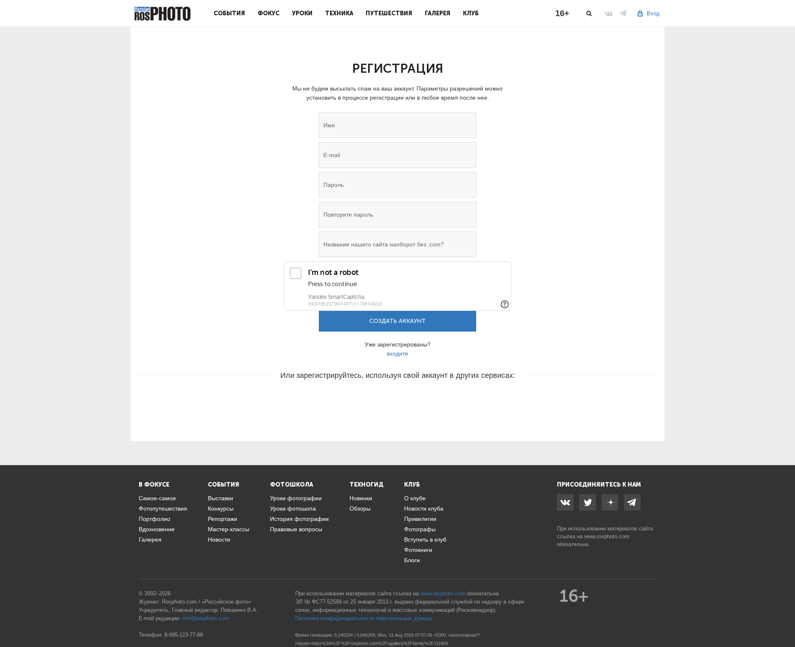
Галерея (437, 13)
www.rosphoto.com (606, 536)
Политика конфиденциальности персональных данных (363, 618)
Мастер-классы (228, 529)
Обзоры (360, 508)
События (229, 13)
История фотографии (299, 519)
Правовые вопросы (296, 529)
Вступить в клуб (425, 539)
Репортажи (222, 519)
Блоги (412, 560)
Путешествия (389, 13)
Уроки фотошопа (293, 508)
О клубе (415, 498)
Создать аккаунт (397, 321)
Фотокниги (418, 550)
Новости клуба (423, 508)
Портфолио (154, 519)
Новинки (360, 498)
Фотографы (420, 529)
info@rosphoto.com (205, 618)
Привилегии (420, 519)
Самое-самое (157, 498)
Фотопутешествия (163, 508)
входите (397, 353)
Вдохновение (157, 529)
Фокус (268, 13)
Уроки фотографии (296, 498)
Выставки (220, 498)
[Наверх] (784, 619)
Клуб (471, 13)
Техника (339, 13)
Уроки (302, 13)
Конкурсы (221, 508)
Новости (219, 539)
